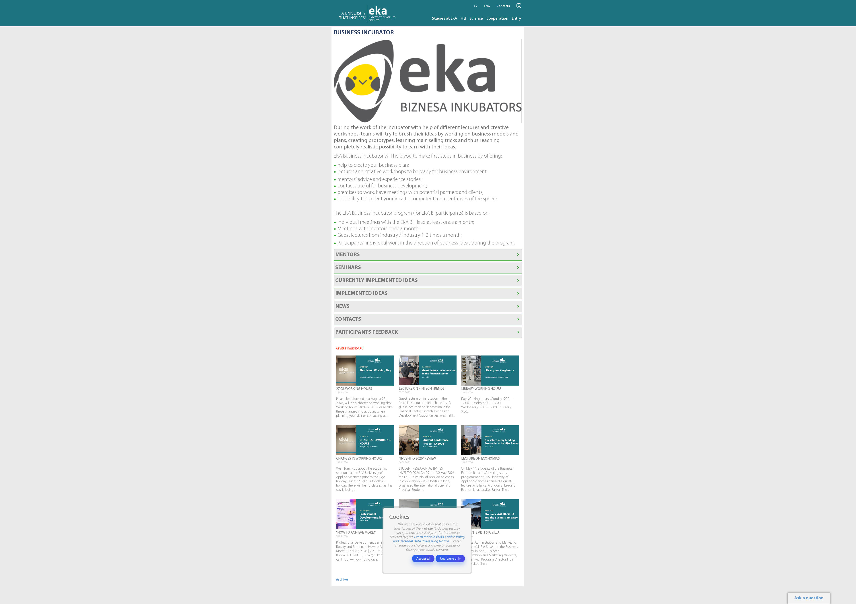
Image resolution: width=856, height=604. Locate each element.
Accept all (423, 558)
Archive (342, 579)
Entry (516, 18)
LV (475, 6)
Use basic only (450, 558)
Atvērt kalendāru (349, 348)
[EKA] (368, 13)
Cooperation (497, 18)
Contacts (503, 6)
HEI (463, 18)
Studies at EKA (444, 18)
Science (476, 18)
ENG (487, 6)
